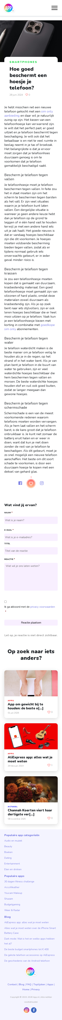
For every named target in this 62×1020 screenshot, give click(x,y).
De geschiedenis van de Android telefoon (27, 960)
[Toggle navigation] (54, 8)
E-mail (8, 530)
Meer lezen (31, 717)
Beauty (8, 846)
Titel (7, 543)
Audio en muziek (13, 840)
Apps (50, 984)
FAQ (28, 984)
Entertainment (12, 863)
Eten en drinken (13, 869)
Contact (12, 984)
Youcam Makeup (13, 893)
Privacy (35, 989)
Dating (8, 858)
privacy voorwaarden (42, 607)
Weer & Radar (12, 910)
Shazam (8, 898)
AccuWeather (11, 887)
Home (25, 989)
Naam (8, 512)
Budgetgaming (12, 904)
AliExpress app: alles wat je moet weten (26, 922)
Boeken (8, 852)
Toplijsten (39, 984)
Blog (21, 984)
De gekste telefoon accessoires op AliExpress (29, 955)
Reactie (9, 559)
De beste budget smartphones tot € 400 (26, 949)
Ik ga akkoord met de (29, 607)
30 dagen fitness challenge (19, 881)
